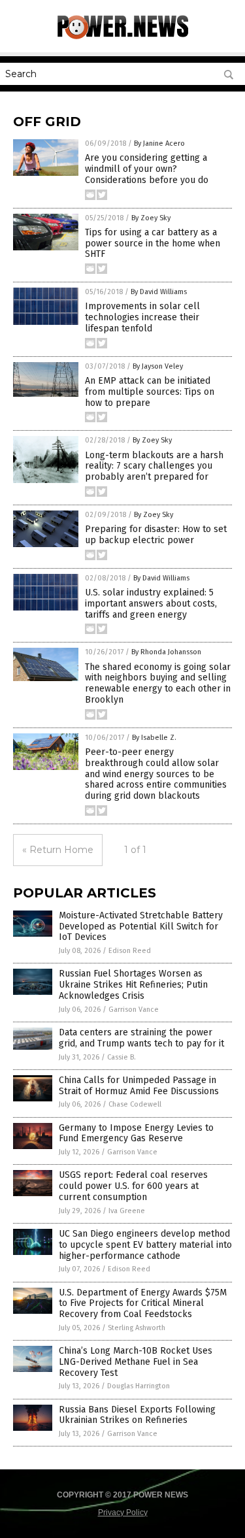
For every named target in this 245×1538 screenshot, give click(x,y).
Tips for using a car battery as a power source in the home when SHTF (152, 243)
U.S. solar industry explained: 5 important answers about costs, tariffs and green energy (151, 603)
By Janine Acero (159, 143)
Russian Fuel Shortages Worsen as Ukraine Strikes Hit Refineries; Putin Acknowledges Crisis (133, 984)
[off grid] (122, 36)
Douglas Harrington (138, 1386)
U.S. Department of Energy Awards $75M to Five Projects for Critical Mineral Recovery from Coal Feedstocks (143, 1303)
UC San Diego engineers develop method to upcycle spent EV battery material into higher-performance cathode (145, 1245)
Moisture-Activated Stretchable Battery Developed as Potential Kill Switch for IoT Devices (141, 926)
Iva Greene (126, 1211)
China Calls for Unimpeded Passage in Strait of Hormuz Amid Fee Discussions (139, 1086)
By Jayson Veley (158, 366)
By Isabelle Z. (154, 737)
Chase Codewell (134, 1104)
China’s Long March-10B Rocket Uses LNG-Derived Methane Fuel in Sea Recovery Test (135, 1362)
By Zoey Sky (151, 218)
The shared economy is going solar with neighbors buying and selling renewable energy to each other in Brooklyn (158, 683)
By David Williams (159, 292)
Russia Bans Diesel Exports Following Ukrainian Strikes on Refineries (137, 1415)
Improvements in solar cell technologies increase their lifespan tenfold (142, 317)
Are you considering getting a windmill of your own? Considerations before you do (146, 169)
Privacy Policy (123, 1512)
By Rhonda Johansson (166, 652)
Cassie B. (121, 1057)
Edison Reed (129, 950)
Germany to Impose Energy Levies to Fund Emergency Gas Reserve (136, 1133)
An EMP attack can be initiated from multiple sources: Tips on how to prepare (149, 392)
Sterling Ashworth (136, 1328)
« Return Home (57, 850)
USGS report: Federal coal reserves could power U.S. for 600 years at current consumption (133, 1186)
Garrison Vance (133, 1009)
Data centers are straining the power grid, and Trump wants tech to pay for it (141, 1038)
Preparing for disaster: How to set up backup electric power (156, 535)
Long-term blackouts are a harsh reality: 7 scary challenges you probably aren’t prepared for (154, 466)
